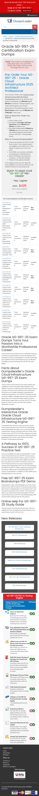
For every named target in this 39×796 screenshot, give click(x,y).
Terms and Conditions (19, 189)
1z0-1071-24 (6, 258)
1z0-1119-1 (6, 247)
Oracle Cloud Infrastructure (24, 36)
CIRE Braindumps (19, 544)
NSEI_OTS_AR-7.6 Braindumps (19, 577)
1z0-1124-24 (6, 233)
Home (5, 36)
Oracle (11, 36)
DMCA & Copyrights (9, 766)
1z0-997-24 (6, 310)
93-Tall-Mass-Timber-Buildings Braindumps (19, 528)
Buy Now (32, 208)
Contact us (6, 760)
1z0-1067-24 (6, 297)
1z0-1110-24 (6, 322)
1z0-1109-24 (6, 285)
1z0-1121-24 (6, 218)
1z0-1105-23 (6, 202)
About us (6, 762)
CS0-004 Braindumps (19, 569)
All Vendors (6, 753)
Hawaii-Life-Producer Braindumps (19, 560)
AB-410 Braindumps (19, 585)
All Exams (6, 755)
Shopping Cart (33, 15)
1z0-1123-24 (6, 272)
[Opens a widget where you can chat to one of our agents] (25, 784)
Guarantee (6, 764)
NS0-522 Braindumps (19, 552)
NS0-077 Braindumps (19, 535)
